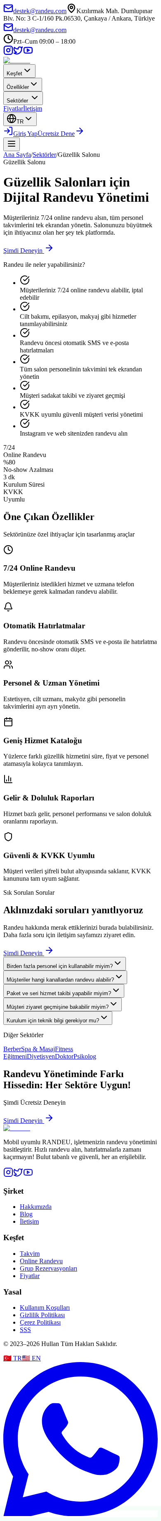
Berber (12, 1048)
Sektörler (17, 101)
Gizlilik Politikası (42, 1314)
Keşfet (14, 73)
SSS (25, 1329)
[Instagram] (8, 52)
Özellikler (18, 87)
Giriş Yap (25, 133)
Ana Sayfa (17, 154)
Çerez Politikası (40, 1322)
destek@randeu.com (39, 10)
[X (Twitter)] (18, 52)
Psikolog (84, 1056)
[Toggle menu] (11, 144)
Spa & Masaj (38, 1048)
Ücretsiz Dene (56, 133)
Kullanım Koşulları (45, 1307)
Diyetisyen (41, 1056)
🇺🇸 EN (31, 1358)
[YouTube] (28, 52)
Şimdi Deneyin (23, 250)
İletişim (32, 108)
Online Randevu (41, 1260)
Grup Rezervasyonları (48, 1268)
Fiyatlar (13, 108)
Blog (26, 1214)
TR (20, 122)
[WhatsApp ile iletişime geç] (80, 1513)
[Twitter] (18, 1174)
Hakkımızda (36, 1206)
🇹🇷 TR (12, 1358)
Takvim (30, 1253)
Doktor (64, 1056)
